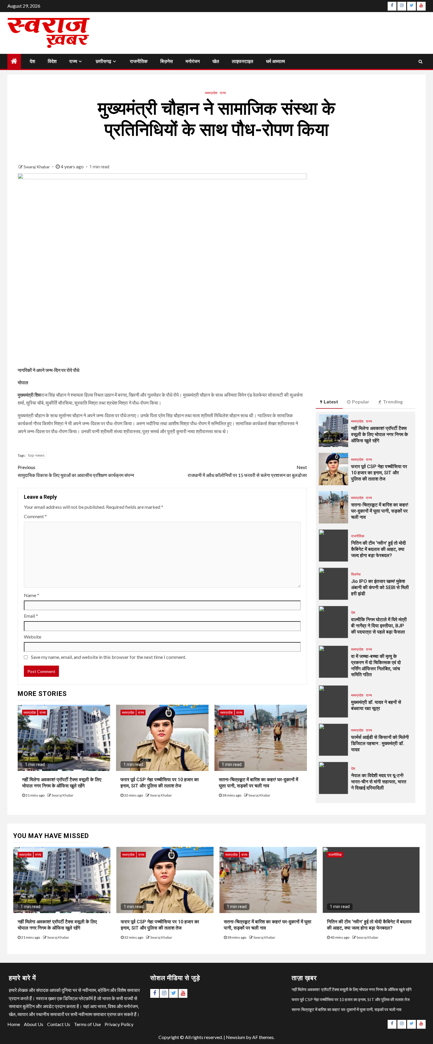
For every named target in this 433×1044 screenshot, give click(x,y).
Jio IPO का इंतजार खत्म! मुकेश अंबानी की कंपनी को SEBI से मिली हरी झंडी (380, 587)
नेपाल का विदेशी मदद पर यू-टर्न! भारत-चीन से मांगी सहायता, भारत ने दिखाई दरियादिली (378, 782)
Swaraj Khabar (37, 166)
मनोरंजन (193, 61)
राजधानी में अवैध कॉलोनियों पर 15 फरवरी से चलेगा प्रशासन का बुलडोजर (247, 471)
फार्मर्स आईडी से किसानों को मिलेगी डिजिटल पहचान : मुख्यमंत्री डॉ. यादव (380, 743)
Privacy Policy (119, 1024)
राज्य (73, 61)
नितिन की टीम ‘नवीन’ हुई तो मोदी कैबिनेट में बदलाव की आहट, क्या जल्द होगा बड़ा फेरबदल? (378, 549)
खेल (215, 61)
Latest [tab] (331, 401)
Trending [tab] (393, 401)
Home (13, 1024)
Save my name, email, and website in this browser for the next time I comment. (108, 657)
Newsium (235, 1037)
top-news (36, 455)
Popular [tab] (360, 401)
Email (31, 616)
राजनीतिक (139, 61)
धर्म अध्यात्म (275, 61)
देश (32, 61)
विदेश (52, 61)
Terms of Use (87, 1024)
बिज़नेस (166, 61)
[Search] (420, 61)
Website (32, 636)
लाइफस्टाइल (242, 61)
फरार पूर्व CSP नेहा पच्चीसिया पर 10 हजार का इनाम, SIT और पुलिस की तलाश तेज (159, 783)
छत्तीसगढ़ (103, 61)
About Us (33, 1024)
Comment (35, 516)
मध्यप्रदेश (211, 93)
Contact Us (58, 1024)
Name (31, 595)
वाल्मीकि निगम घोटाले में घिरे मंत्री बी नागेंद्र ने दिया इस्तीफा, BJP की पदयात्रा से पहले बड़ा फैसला (379, 626)
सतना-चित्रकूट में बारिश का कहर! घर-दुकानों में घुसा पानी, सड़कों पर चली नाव (258, 783)
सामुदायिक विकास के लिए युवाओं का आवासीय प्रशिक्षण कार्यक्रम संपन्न (76, 471)
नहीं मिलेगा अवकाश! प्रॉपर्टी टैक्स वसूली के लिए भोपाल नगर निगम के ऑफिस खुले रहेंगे (61, 783)
